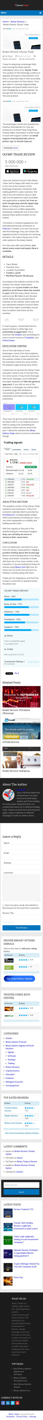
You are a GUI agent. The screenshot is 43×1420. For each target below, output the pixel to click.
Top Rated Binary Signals (19, 978)
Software (12, 1056)
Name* (7, 843)
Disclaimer (10, 1417)
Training (11, 1063)
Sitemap (32, 1417)
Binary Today (14, 1414)
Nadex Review (11, 1116)
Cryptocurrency (12, 1071)
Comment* (8, 873)
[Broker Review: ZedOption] (21, 757)
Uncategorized (12, 1085)
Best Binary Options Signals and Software (22, 1372)
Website (7, 863)
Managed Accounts (14, 1082)
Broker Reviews (9, 59)
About (19, 1158)
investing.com (9, 515)
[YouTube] (17, 1403)
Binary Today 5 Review (27, 1161)
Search (21, 1192)
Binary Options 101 (22, 1390)
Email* (6, 853)
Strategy (11, 1060)
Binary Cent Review (13, 1123)
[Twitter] (13, 1403)
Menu (3, 13)
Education (10, 1074)
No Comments (28, 59)
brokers (18, 335)
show (15, 148)
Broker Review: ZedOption (16, 770)
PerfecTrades (9, 340)
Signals (11, 1052)
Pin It (17, 673)
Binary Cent (20, 567)
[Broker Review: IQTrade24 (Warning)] (21, 697)
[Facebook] (3, 1403)
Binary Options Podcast (16, 1042)
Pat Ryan (8, 56)
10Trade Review (11, 742)
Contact (19, 1172)
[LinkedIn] (8, 1403)
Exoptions (30, 338)
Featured (10, 1078)
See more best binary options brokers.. (22, 1133)
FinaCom (7, 229)
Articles (9, 1038)
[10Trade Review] (21, 728)
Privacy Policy (22, 1417)
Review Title (8, 913)
